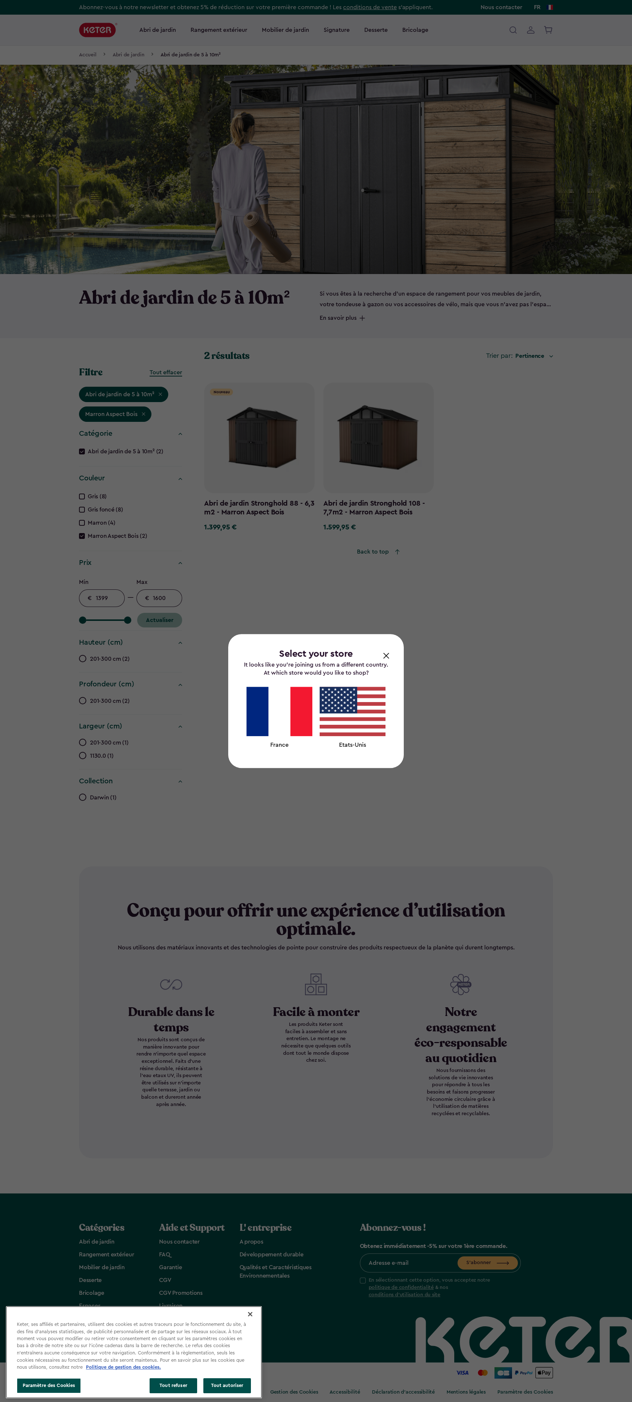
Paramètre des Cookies (49, 1385)
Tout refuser (173, 1385)
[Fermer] (250, 1314)
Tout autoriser (227, 1385)
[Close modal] (386, 655)
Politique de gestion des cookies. (123, 1367)
